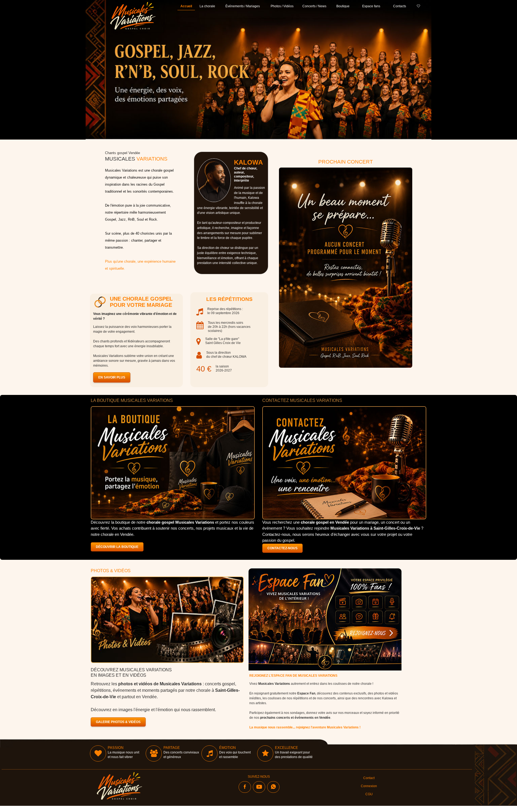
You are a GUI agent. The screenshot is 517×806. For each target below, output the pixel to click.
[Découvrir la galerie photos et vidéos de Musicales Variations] (167, 619)
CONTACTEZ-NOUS (282, 548)
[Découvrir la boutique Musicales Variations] (173, 462)
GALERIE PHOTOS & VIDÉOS (118, 722)
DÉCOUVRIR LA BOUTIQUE (117, 547)
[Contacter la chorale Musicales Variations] (344, 462)
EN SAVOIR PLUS (111, 377)
